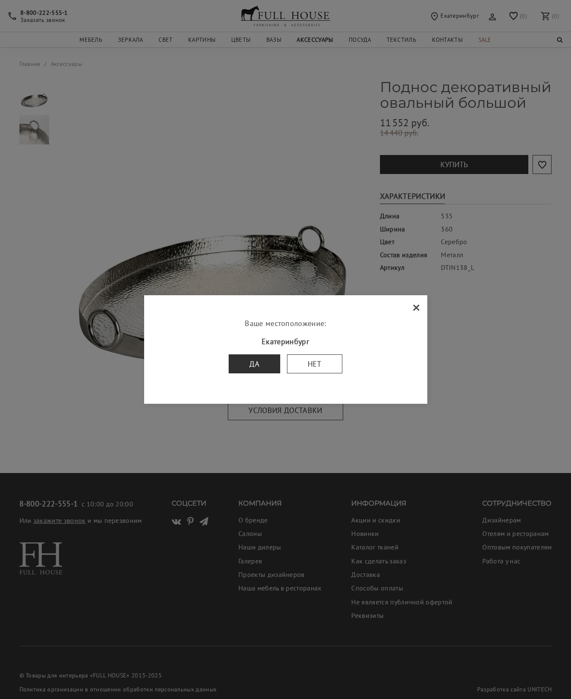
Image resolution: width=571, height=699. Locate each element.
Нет (315, 364)
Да (254, 364)
